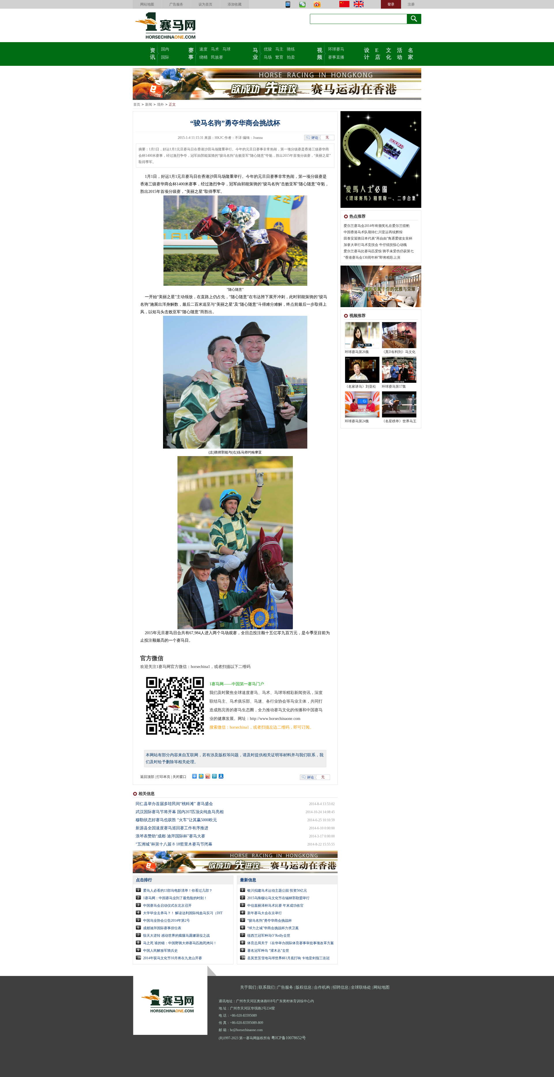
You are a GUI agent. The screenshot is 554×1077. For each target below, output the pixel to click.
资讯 (152, 53)
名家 (410, 53)
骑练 (291, 49)
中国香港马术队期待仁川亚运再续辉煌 (373, 232)
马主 (279, 49)
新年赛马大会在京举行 (264, 913)
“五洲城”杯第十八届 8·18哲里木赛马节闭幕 (174, 844)
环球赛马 (336, 49)
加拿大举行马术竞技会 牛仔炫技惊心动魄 (375, 245)
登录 (391, 4)
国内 (165, 49)
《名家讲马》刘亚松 (360, 386)
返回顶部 (147, 777)
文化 (388, 53)
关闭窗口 (179, 777)
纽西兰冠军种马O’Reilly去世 (268, 936)
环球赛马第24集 (357, 421)
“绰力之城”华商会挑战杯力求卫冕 (273, 928)
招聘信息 (340, 987)
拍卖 (291, 57)
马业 (255, 53)
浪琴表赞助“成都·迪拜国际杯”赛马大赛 (170, 836)
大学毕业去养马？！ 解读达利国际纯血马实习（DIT (182, 913)
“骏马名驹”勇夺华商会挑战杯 (269, 921)
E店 (377, 53)
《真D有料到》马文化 (398, 352)
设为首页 (205, 4)
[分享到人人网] (221, 776)
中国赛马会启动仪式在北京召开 (167, 906)
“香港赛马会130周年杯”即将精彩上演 (372, 257)
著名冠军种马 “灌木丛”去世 (268, 951)
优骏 (268, 49)
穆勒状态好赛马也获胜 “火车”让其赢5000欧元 (176, 820)
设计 (366, 53)
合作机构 (322, 987)
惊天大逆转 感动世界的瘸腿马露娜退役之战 (176, 936)
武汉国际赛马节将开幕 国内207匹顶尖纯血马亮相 (180, 812)
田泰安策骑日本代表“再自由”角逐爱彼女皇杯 (378, 238)
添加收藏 (235, 4)
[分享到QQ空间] (201, 776)
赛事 (191, 53)
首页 (136, 104)
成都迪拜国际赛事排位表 (162, 928)
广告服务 (176, 4)
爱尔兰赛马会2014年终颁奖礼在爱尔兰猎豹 (376, 226)
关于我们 (248, 987)
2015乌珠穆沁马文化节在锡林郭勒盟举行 (278, 898)
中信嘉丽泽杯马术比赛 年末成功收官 (275, 906)
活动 (399, 53)
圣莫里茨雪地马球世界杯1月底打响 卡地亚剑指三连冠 (288, 958)
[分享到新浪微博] (207, 776)
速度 (203, 49)
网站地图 (147, 4)
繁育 (279, 57)
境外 (160, 104)
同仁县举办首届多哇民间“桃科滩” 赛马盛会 (174, 804)
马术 (215, 49)
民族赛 (217, 57)
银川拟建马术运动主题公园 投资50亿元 (277, 891)
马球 (226, 49)
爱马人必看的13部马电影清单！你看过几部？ (177, 891)
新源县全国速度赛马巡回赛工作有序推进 (172, 828)
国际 (165, 57)
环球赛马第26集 (357, 352)
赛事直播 (336, 57)
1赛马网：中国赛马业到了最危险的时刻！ (175, 898)
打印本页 (163, 777)
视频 (319, 53)
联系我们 (267, 987)
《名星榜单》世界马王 (399, 421)
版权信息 (303, 987)
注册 (411, 4)
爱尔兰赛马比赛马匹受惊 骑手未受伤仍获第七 (379, 251)
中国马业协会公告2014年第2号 (166, 921)
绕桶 (203, 57)
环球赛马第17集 (394, 386)
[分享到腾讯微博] (214, 776)
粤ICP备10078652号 (288, 1038)
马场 (268, 57)
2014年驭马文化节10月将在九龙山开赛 (172, 958)
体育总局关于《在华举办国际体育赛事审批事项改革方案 (290, 943)
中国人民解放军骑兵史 (160, 951)
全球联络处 (361, 987)
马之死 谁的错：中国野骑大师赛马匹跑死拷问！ (180, 943)
